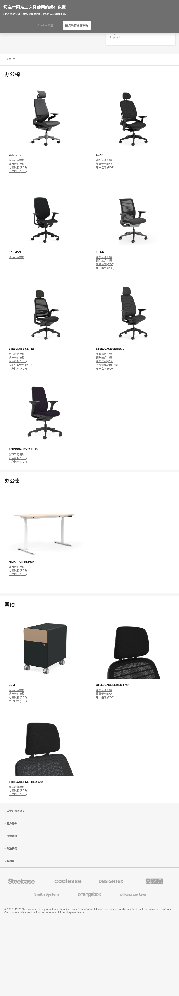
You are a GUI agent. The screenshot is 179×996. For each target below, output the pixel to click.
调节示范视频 (16, 163)
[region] (89, 17)
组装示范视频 (16, 160)
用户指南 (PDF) (18, 171)
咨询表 (10, 861)
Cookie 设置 (45, 25)
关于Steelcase (15, 810)
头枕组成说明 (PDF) (20, 364)
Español (115, 37)
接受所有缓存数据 (76, 25)
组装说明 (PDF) (18, 167)
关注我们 (12, 848)
